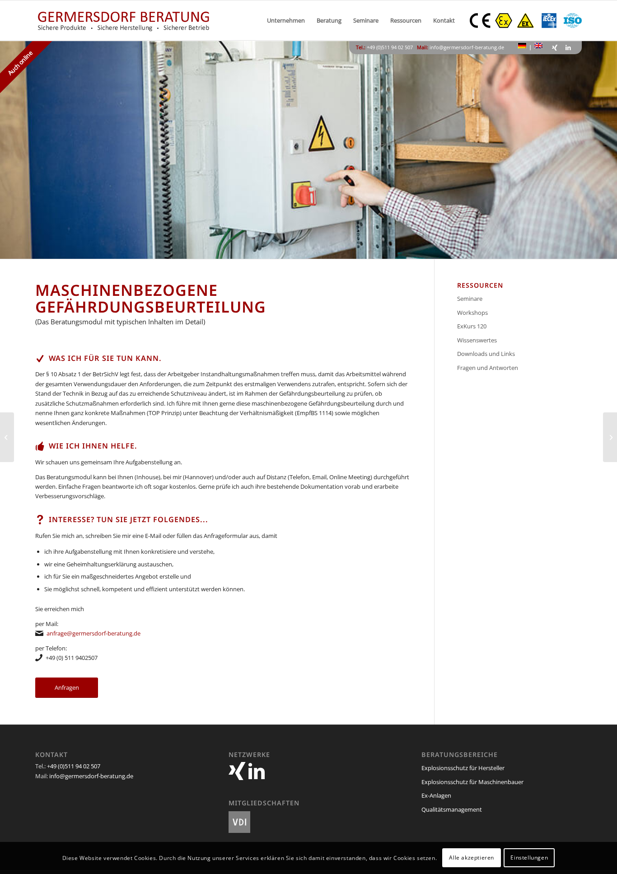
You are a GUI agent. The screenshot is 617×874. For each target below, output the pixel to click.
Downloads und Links (486, 354)
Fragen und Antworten (487, 368)
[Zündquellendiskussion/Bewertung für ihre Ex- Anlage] (7, 437)
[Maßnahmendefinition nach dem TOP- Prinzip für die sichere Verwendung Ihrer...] (610, 437)
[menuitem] (286, 20)
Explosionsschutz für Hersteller (463, 768)
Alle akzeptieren (471, 858)
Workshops (472, 312)
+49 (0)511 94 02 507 (73, 766)
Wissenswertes (477, 340)
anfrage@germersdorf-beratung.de (93, 633)
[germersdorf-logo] (123, 20)
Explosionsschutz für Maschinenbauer (472, 782)
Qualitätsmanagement (451, 809)
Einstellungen (529, 858)
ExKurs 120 (471, 326)
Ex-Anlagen (436, 795)
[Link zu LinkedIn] (568, 47)
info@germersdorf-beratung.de (467, 47)
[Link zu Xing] (554, 47)
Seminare (469, 298)
